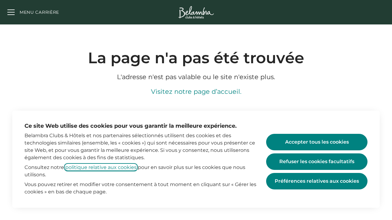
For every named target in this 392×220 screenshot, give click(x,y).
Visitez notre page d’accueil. (196, 91)
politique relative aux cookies (101, 167)
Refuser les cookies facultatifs (316, 161)
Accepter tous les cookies (317, 142)
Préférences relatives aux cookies (317, 181)
